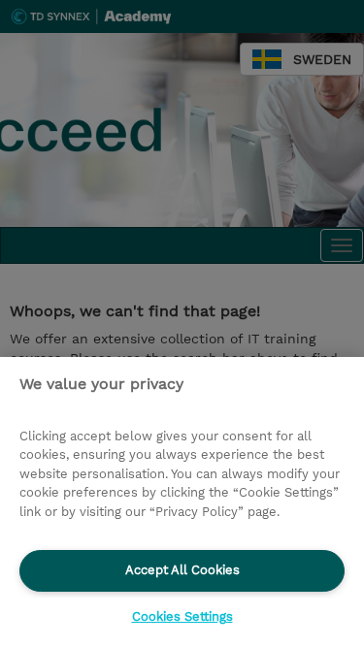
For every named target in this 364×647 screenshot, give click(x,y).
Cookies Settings (182, 616)
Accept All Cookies (182, 570)
